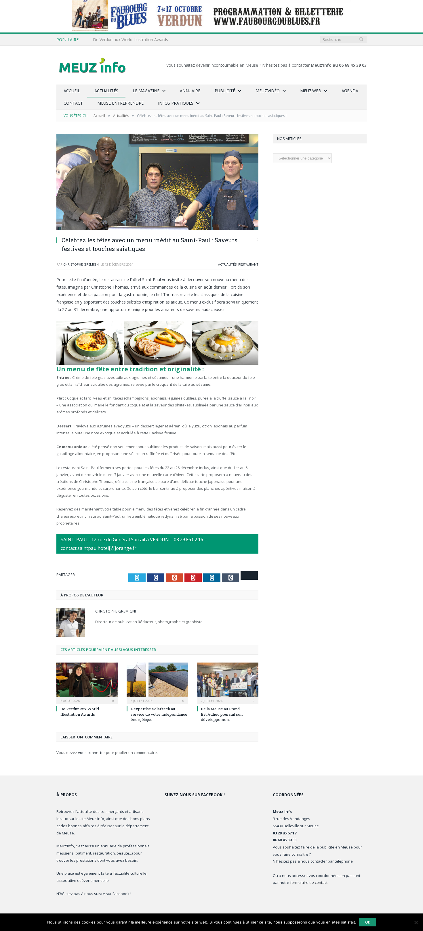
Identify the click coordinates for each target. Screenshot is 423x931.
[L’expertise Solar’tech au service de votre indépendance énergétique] (157, 683)
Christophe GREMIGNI (81, 264)
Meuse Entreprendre (120, 103)
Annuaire (190, 90)
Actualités (106, 90)
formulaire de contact (308, 882)
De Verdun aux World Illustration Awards (130, 39)
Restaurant (248, 264)
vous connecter (91, 752)
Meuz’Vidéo (268, 90)
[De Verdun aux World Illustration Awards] (87, 683)
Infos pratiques (175, 103)
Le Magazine (146, 90)
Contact (73, 103)
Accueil (72, 90)
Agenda (350, 90)
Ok (367, 922)
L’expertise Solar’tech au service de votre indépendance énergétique (159, 714)
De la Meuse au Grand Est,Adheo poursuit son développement (222, 714)
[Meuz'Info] (92, 65)
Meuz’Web (310, 90)
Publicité (225, 90)
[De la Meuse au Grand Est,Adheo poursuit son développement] (227, 683)
